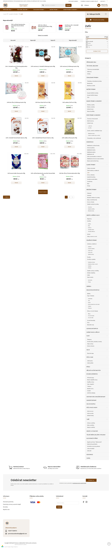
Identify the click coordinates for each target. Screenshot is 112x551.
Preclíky (89, 268)
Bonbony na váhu (91, 85)
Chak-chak (90, 250)
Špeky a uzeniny (91, 107)
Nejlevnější (33, 40)
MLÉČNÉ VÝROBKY (91, 89)
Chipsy (89, 282)
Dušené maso (90, 109)
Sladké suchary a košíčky (93, 271)
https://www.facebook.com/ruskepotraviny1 (83, 502)
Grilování (89, 451)
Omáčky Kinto (91, 229)
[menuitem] (9, 9)
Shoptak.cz (16, 547)
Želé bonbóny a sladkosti (93, 170)
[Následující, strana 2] (69, 197)
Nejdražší (53, 40)
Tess (89, 300)
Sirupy (88, 186)
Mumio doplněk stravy (92, 380)
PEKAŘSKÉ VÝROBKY (92, 240)
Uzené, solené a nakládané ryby (94, 130)
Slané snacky (90, 277)
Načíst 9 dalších (43, 192)
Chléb (88, 275)
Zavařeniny (89, 181)
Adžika (89, 224)
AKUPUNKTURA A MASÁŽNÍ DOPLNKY (96, 397)
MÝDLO (88, 367)
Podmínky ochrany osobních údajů (89, 1)
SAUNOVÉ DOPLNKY (91, 400)
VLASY (88, 336)
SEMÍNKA (89, 286)
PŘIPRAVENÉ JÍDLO (91, 62)
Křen (89, 225)
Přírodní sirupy (90, 377)
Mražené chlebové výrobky (93, 197)
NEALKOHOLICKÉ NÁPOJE (93, 290)
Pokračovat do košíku (98, 20)
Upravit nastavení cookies (21, 544)
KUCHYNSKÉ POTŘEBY (92, 438)
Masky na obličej (91, 427)
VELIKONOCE (90, 454)
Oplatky (89, 266)
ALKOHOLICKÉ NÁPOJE (92, 328)
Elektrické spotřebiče (92, 444)
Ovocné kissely (91, 315)
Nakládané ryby (91, 133)
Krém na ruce (90, 411)
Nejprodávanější (73, 40)
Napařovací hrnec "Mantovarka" (94, 442)
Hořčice (89, 227)
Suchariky (90, 280)
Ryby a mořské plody (92, 200)
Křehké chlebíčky (91, 273)
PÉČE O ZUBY (90, 357)
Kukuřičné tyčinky (91, 177)
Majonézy (89, 219)
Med (88, 183)
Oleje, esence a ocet (92, 236)
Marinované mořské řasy (93, 161)
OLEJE (88, 350)
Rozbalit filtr (97, 51)
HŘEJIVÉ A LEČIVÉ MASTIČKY (94, 370)
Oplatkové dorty (91, 262)
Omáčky (89, 221)
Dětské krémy (90, 415)
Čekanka (90, 308)
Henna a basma (90, 346)
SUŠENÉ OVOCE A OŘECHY (93, 332)
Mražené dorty (91, 211)
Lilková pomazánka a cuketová (94, 156)
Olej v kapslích (90, 384)
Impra (89, 302)
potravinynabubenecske (86, 502)
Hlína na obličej (90, 425)
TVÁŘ (88, 419)
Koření (88, 234)
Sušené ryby (90, 123)
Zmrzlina (90, 207)
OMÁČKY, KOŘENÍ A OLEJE (93, 215)
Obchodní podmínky (73, 1)
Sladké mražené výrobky (93, 204)
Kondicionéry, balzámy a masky (94, 341)
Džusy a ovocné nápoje (92, 311)
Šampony (89, 339)
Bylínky (89, 293)
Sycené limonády (91, 320)
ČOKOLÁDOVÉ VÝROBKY (92, 77)
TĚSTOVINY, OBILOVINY (92, 66)
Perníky (89, 257)
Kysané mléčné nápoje (92, 95)
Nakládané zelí (90, 154)
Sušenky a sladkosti (91, 244)
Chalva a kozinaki (91, 168)
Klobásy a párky (91, 105)
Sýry (88, 97)
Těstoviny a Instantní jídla (93, 69)
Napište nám (6, 509)
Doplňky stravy (90, 382)
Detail (16, 76)
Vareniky (89, 195)
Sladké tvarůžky (91, 209)
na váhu (90, 128)
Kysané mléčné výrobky (92, 93)
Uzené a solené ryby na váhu (94, 135)
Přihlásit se (91, 480)
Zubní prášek (90, 363)
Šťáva (89, 313)
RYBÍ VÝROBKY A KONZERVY (93, 115)
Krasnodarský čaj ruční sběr (94, 304)
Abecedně (13, 40)
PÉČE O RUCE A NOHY (92, 407)
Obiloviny (89, 71)
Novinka (98, 45)
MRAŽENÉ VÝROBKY (91, 189)
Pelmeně (89, 193)
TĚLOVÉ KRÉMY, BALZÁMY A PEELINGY (96, 435)
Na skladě (98, 41)
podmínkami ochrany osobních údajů (79, 483)
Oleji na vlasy (90, 344)
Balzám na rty (90, 388)
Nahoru (7, 197)
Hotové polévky (91, 148)
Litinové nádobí (90, 448)
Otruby (89, 74)
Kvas (88, 322)
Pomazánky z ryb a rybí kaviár (94, 138)
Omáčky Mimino (91, 231)
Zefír (88, 173)
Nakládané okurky (91, 150)
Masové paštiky (90, 111)
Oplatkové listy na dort (93, 264)
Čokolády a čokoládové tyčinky (94, 81)
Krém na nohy (90, 413)
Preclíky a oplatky (91, 259)
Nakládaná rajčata (91, 152)
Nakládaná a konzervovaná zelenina (95, 159)
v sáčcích (90, 126)
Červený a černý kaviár (92, 119)
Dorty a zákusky (91, 175)
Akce (98, 43)
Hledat (68, 5)
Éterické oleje (90, 353)
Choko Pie (90, 252)
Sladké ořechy (91, 254)
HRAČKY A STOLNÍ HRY (92, 431)
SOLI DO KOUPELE (91, 404)
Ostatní (89, 306)
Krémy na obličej (91, 423)
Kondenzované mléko (92, 179)
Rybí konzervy (90, 121)
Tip (98, 47)
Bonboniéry (90, 83)
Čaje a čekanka (90, 296)
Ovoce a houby (90, 202)
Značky (88, 458)
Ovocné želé (90, 317)
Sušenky (89, 246)
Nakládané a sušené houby (93, 145)
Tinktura (89, 386)
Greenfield (90, 298)
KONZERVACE (90, 142)
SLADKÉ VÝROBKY (91, 165)
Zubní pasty (90, 361)
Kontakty (102, 1)
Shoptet (9, 547)
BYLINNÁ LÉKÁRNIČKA (92, 374)
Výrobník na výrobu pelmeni (93, 446)
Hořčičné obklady (91, 393)
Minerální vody (90, 325)
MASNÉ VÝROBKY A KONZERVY (94, 101)
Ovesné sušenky (91, 248)
